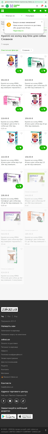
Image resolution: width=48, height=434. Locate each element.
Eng (15, 316)
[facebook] (3, 401)
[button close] (46, 2)
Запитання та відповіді (10, 331)
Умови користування (9, 358)
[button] (37, 6)
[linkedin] (16, 401)
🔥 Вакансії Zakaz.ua (9, 377)
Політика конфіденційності (11, 354)
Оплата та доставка (9, 343)
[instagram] (10, 401)
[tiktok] (23, 401)
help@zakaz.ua (7, 387)
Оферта (4, 351)
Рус (9, 316)
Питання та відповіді (9, 347)
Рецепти (4, 366)
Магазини (5, 373)
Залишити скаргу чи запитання (13, 334)
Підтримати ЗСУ (7, 321)
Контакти (5, 369)
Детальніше (39, 2)
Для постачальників (9, 362)
